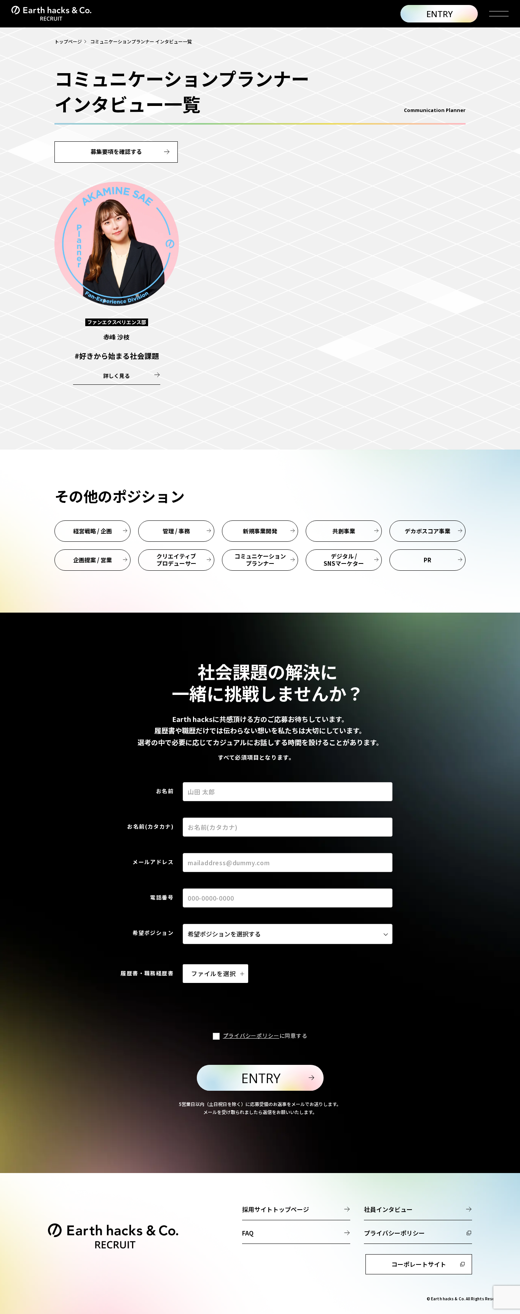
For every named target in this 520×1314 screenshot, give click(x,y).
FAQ (248, 1232)
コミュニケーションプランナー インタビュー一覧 (141, 41)
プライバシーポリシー (251, 1035)
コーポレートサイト (418, 1264)
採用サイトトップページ (275, 1209)
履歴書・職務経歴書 (147, 973)
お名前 (165, 791)
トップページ (68, 41)
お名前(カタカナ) (150, 826)
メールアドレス (153, 862)
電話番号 (162, 897)
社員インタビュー (388, 1209)
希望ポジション (153, 932)
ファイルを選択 (213, 973)
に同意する (265, 1035)
